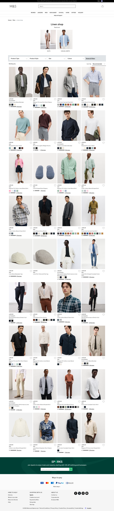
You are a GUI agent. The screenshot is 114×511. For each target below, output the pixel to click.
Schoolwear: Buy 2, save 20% (57, 1)
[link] (102, 1)
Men (14, 20)
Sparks (31, 495)
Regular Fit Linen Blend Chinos (65, 404)
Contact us (54, 495)
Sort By (89, 64)
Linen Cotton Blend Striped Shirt (90, 188)
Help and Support (58, 15)
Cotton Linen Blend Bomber (16, 102)
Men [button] (46, 12)
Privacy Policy (54, 508)
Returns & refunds (13, 499)
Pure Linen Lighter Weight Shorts (41, 145)
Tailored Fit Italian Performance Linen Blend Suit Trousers (19, 405)
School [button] (61, 12)
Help (9, 502)
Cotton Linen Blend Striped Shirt (17, 448)
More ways (56, 486)
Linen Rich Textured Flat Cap (40, 274)
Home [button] (67, 12)
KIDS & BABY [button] (53, 12)
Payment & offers (34, 499)
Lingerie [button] (40, 12)
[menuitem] (33, 12)
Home (9, 20)
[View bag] (102, 6)
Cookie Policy (62, 508)
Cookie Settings (79, 508)
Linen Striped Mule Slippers (40, 188)
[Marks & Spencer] (13, 6)
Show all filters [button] (90, 58)
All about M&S (55, 499)
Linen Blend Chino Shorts (88, 102)
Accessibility (70, 508)
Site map (32, 504)
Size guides (33, 502)
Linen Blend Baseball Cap (15, 274)
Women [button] (33, 12)
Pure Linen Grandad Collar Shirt (90, 404)
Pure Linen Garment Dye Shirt (65, 102)
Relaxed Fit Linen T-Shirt (15, 145)
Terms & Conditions (45, 508)
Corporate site (55, 497)
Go (71, 469)
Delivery (10, 495)
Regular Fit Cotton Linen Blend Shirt (18, 188)
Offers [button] (73, 12)
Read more (57, 27)
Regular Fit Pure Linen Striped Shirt (91, 448)
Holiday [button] (80, 12)
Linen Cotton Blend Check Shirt (17, 231)
